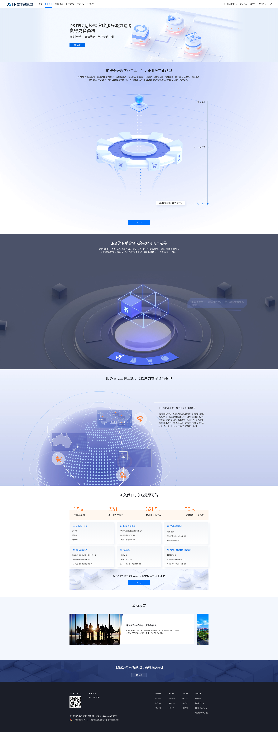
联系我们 (158, 703)
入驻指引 (172, 708)
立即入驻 (77, 45)
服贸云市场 (70, 4)
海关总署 (198, 698)
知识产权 (185, 703)
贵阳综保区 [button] (230, 4)
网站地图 (158, 708)
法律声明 (185, 708)
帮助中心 (253, 4)
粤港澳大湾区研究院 (201, 713)
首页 (40, 4)
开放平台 (243, 4)
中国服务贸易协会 (201, 708)
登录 (270, 4)
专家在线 (80, 4)
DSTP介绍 (158, 698)
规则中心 (262, 4)
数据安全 (185, 698)
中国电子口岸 (199, 703)
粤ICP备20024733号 (81, 720)
